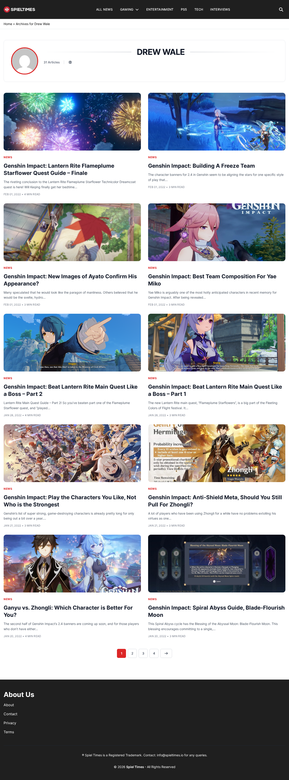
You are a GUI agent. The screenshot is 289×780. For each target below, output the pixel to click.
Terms (9, 732)
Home (8, 24)
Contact (10, 714)
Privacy (10, 723)
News (8, 157)
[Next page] (166, 653)
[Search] (281, 9)
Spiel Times (135, 767)
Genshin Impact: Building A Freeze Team (201, 165)
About (9, 705)
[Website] (70, 62)
